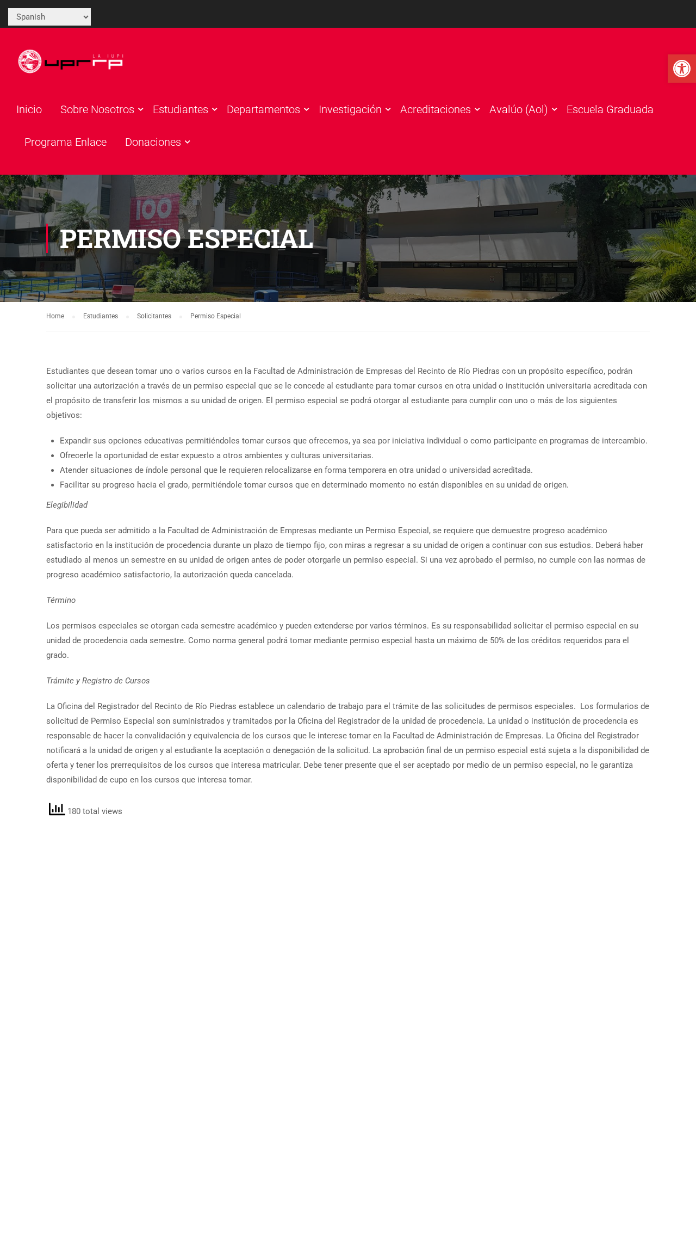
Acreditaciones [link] (435, 109)
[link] (682, 68)
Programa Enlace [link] (65, 142)
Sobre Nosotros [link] (97, 109)
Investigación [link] (350, 109)
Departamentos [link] (263, 109)
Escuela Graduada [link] (610, 109)
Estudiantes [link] (180, 109)
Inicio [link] (29, 109)
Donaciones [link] (153, 142)
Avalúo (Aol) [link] (518, 109)
